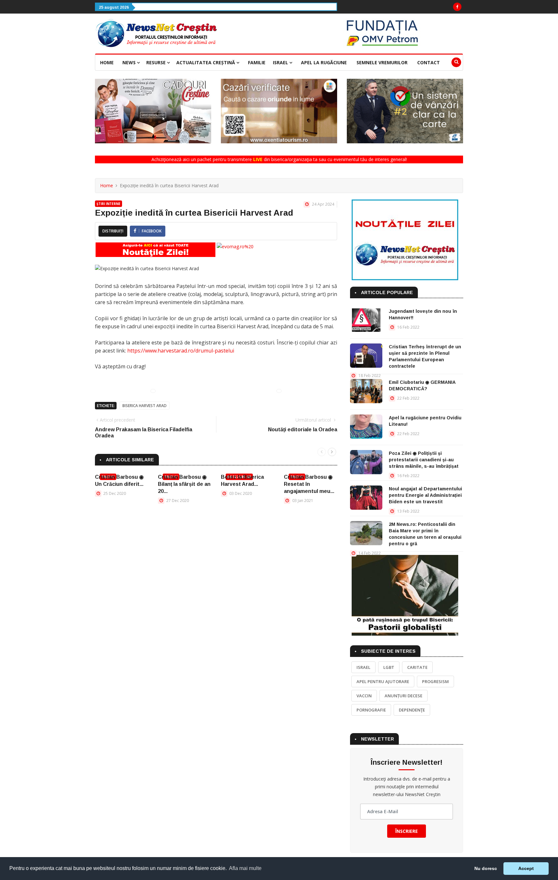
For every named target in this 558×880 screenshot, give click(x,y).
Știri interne (108, 203)
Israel (281, 62)
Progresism (435, 681)
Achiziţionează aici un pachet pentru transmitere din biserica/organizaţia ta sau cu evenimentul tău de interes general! (279, 159)
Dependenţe (412, 710)
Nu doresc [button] (485, 868)
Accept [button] (526, 868)
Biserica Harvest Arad (144, 405)
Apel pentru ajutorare (382, 681)
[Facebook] (457, 7)
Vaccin (364, 696)
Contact (428, 62)
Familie (256, 62)
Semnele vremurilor (382, 62)
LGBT (388, 667)
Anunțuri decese (403, 696)
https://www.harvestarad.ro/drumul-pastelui (180, 350)
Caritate (417, 667)
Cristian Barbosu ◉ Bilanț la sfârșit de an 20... (184, 484)
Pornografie (371, 710)
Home (107, 62)
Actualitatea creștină (206, 62)
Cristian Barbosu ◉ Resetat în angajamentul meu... (309, 484)
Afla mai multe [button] (245, 868)
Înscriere (406, 831)
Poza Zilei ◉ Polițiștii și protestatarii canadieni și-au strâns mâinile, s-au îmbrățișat (424, 460)
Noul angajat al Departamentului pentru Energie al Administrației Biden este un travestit (425, 495)
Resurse (156, 62)
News (129, 62)
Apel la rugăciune (324, 62)
